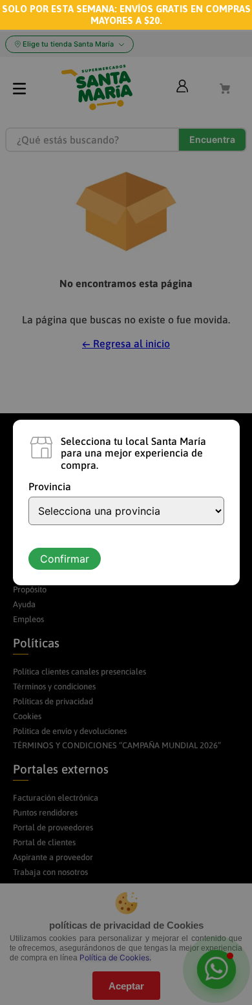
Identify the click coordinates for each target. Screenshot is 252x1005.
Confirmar (64, 558)
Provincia (49, 486)
